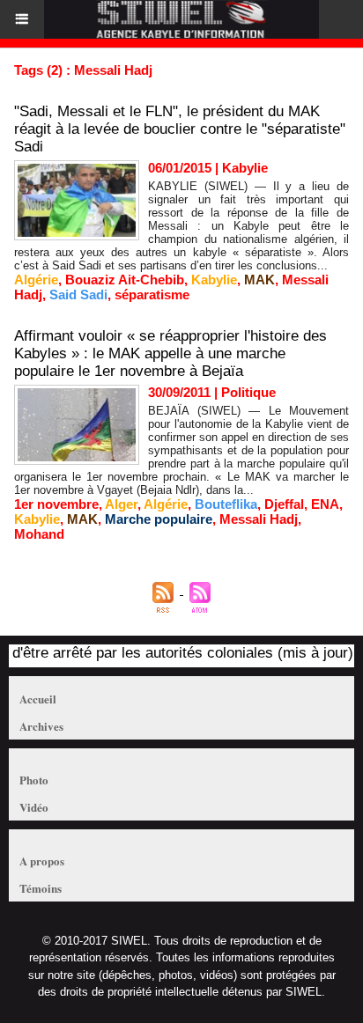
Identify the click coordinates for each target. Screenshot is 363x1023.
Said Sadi (78, 294)
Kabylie (214, 279)
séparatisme (152, 294)
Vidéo (33, 807)
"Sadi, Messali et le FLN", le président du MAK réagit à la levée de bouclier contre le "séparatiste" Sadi (179, 129)
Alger (121, 504)
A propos (41, 860)
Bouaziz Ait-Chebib (124, 279)
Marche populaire (158, 519)
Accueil (37, 698)
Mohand (39, 533)
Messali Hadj (258, 519)
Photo (33, 779)
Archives (41, 726)
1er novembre (56, 504)
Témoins (40, 887)
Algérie (36, 279)
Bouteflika (226, 504)
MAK (259, 279)
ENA (325, 504)
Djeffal (284, 504)
